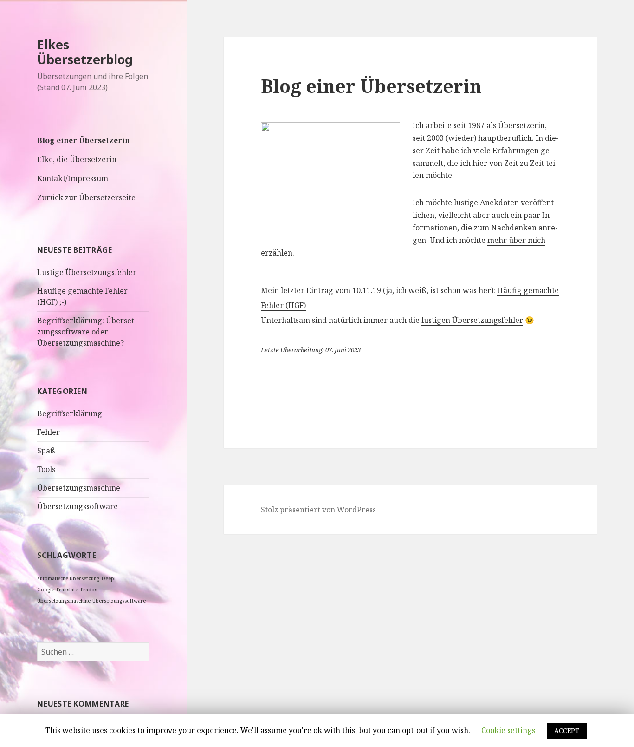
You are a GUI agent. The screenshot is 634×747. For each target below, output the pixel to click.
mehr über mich (516, 240)
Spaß (46, 451)
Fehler (48, 432)
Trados (88, 589)
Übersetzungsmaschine (78, 488)
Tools (46, 469)
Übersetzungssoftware (77, 506)
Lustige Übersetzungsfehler (86, 272)
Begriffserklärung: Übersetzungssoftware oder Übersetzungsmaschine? (87, 331)
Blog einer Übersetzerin (83, 140)
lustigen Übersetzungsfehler (472, 320)
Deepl (108, 578)
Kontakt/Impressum (72, 178)
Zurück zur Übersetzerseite (86, 197)
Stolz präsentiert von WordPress (318, 510)
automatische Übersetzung (68, 578)
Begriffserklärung (69, 413)
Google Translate (57, 589)
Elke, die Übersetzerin (76, 159)
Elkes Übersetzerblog (85, 52)
